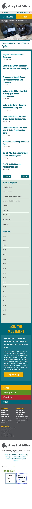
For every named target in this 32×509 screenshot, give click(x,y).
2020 (4, 263)
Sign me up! (14, 374)
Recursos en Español (20, 412)
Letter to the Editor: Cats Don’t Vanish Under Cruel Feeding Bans (15, 130)
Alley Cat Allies (4, 20)
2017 (4, 277)
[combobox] (8, 466)
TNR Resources (19, 414)
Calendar (5, 224)
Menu (6, 12)
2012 (4, 300)
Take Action (9, 17)
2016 (4, 282)
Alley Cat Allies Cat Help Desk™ (23, 418)
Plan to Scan (6, 219)
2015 (4, 287)
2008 (4, 314)
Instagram (4, 471)
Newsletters (3, 422)
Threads (14, 471)
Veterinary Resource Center (22, 420)
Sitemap (16, 460)
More (3, 1)
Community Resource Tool (22, 416)
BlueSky (13, 471)
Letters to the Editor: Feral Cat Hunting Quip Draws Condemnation (15, 94)
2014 (4, 291)
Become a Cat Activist (6, 430)
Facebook (2, 471)
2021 (4, 259)
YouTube (5, 471)
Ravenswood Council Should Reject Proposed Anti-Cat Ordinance (14, 80)
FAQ (26, 454)
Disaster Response (5, 416)
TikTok (7, 471)
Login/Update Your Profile (22, 12)
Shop (6, 402)
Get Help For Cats (10, 392)
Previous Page (7, 176)
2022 (4, 254)
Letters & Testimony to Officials (12, 196)
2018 (4, 273)
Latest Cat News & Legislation (16, 20)
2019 (4, 268)
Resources (20, 408)
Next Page (25, 176)
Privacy (8, 456)
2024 (4, 245)
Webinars (18, 422)
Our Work (5, 210)
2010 (4, 310)
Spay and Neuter (4, 418)
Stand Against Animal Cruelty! (7, 436)
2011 (4, 305)
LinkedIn (9, 471)
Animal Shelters (4, 410)
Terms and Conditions (19, 456)
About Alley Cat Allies (11, 454)
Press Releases (7, 191)
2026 (4, 236)
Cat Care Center (19, 410)
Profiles (5, 205)
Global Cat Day (4, 432)
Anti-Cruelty (3, 412)
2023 (4, 250)
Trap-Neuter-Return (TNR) (6, 420)
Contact (21, 454)
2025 (4, 240)
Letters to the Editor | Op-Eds (11, 201)
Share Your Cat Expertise (6, 434)
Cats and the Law (5, 414)
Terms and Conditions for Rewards (16, 458)
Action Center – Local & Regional (8, 428)
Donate (24, 17)
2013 (4, 296)
